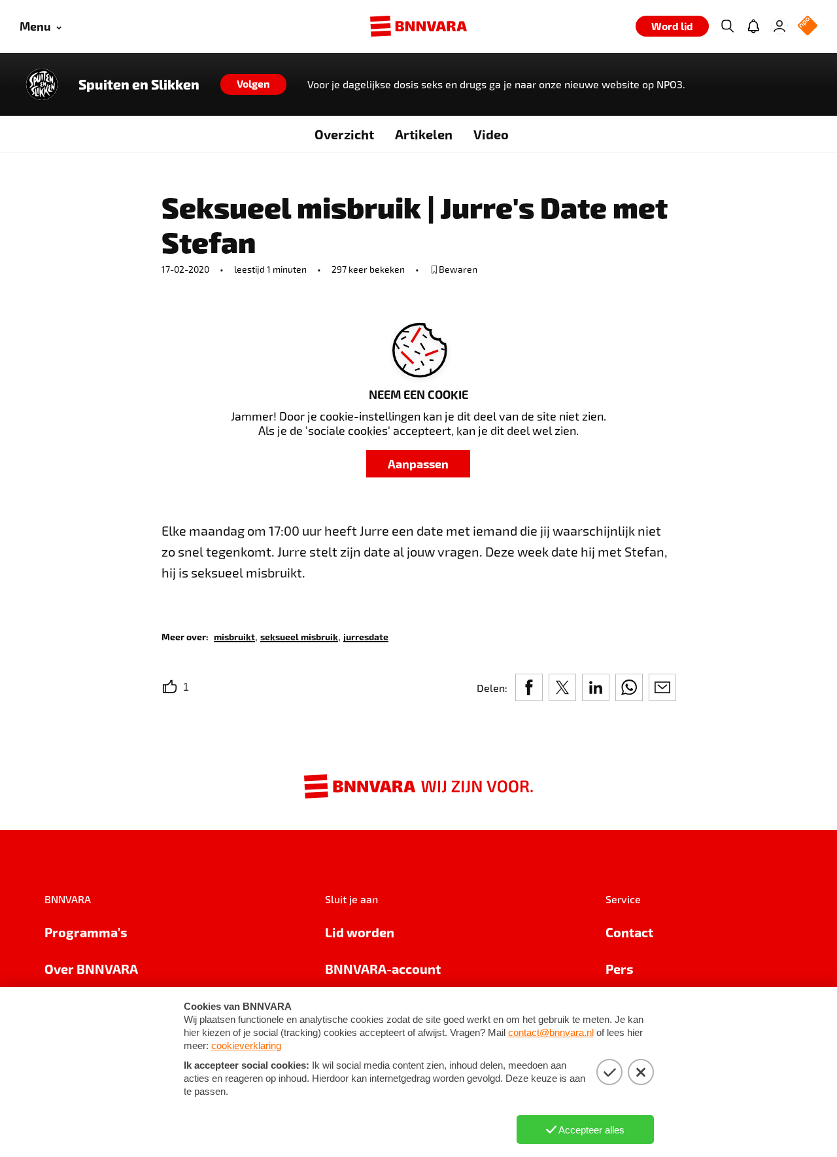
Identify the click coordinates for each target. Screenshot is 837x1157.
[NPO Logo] (807, 26)
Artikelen (424, 134)
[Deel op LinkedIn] (596, 687)
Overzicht (344, 134)
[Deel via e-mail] (662, 687)
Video (491, 134)
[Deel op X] (562, 687)
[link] (234, 636)
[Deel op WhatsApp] (629, 687)
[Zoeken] (727, 26)
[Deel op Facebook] (529, 687)
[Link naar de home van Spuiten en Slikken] (42, 84)
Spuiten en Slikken (138, 84)
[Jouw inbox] (753, 26)
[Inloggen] (779, 26)
